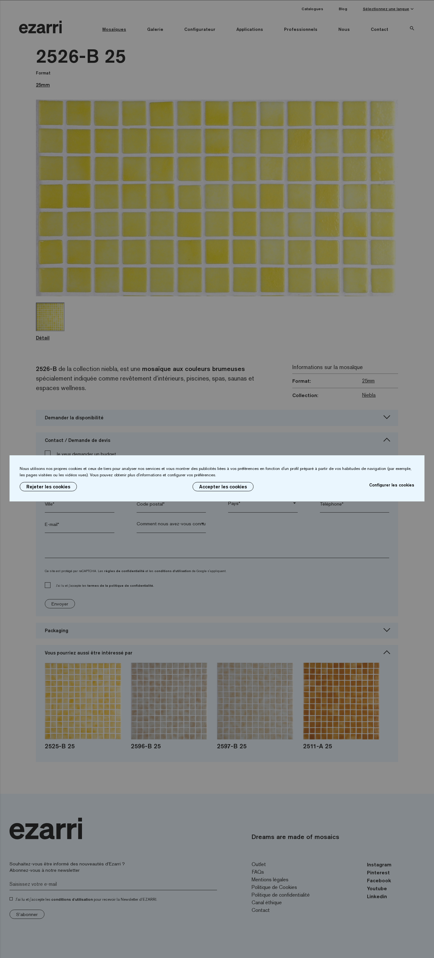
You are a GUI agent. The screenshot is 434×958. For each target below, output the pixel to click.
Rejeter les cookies (48, 487)
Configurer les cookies (391, 484)
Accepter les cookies (223, 487)
